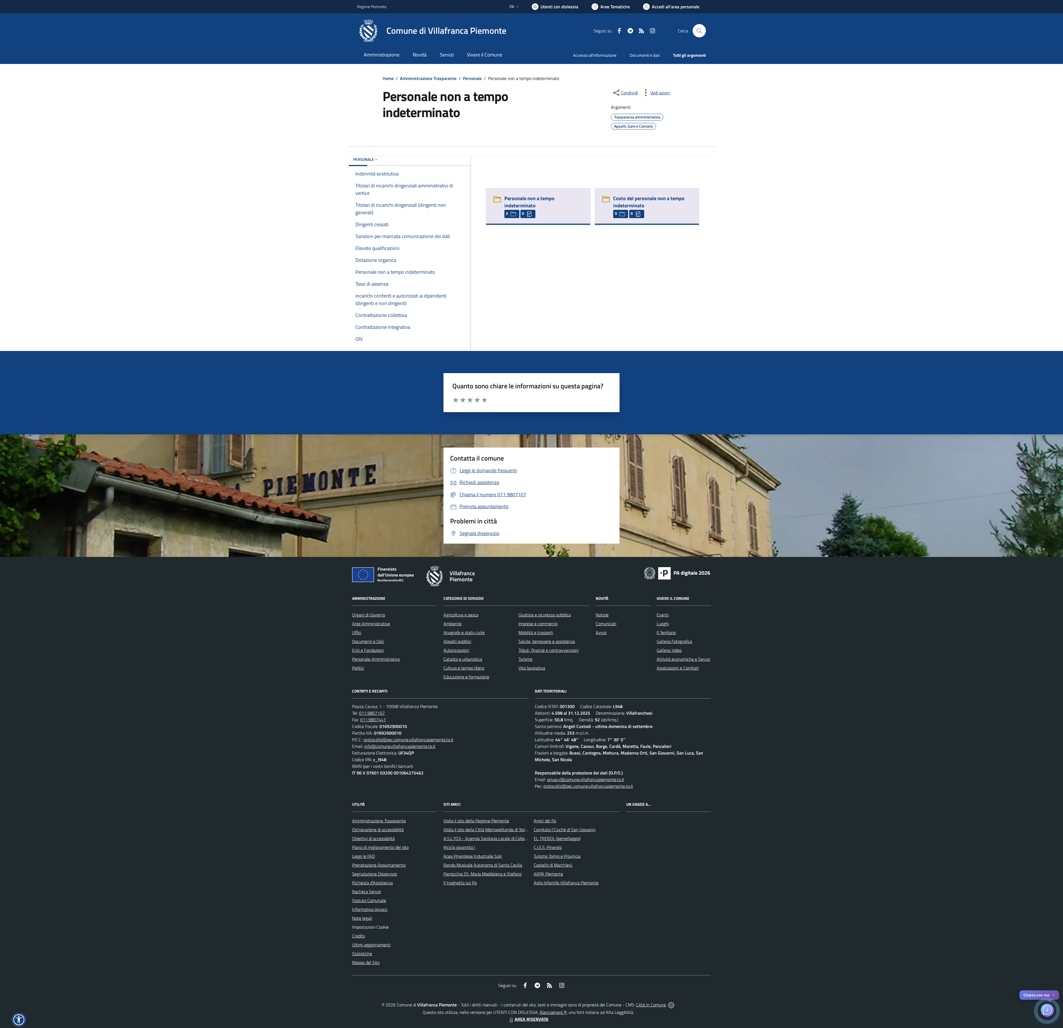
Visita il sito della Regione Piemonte (476, 820)
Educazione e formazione (466, 676)
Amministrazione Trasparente (428, 78)
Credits (358, 936)
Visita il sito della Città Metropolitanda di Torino (486, 829)
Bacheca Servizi (366, 891)
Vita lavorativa (531, 668)
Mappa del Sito (366, 962)
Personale (472, 78)
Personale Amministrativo (376, 659)
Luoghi (663, 623)
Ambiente (452, 623)
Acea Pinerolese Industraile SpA (472, 856)
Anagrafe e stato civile (464, 632)
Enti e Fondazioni (368, 650)
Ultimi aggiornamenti (371, 944)
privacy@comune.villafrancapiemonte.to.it (585, 779)
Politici (358, 668)
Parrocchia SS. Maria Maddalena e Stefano (482, 874)
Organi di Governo (368, 614)
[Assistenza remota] (671, 1004)
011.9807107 (372, 713)
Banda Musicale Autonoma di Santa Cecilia (482, 865)
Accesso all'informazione (594, 55)
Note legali (362, 918)
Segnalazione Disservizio (374, 874)
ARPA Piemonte (548, 874)
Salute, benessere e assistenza (546, 641)
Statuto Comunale (369, 900)
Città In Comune (651, 1004)
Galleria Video (669, 650)
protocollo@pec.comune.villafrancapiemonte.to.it (408, 739)
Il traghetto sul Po (460, 882)
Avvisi (601, 632)
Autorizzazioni (456, 650)
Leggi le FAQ (363, 856)
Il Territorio (666, 632)
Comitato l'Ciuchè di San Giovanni (564, 829)
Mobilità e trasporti (535, 632)
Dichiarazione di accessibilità (378, 829)
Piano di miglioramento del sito (380, 847)
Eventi (663, 614)
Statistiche (362, 953)
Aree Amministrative (371, 623)
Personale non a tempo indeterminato (529, 202)
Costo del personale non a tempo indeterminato (649, 202)
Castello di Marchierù (553, 865)
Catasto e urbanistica (462, 659)
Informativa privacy (370, 909)
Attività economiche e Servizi (683, 659)
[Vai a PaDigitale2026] (677, 573)
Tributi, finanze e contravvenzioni (548, 650)
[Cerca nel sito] (699, 30)
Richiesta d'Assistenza (372, 882)
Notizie (602, 614)
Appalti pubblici (457, 641)
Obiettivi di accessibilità (373, 838)
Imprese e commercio (538, 623)
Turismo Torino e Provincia (557, 856)
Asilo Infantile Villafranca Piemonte (566, 882)
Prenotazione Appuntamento (379, 865)
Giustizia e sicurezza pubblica (544, 614)
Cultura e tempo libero (463, 668)
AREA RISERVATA (531, 1019)
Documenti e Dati (368, 641)
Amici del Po (545, 820)
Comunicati (606, 623)
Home (388, 78)
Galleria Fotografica (674, 641)
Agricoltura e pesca (460, 614)
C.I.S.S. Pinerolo (548, 847)
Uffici (356, 632)
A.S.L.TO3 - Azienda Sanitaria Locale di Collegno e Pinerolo (497, 838)
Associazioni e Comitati (678, 668)
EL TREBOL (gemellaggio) (557, 838)
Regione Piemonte (371, 6)
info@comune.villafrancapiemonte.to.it (399, 746)
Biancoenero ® (553, 1012)
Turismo (525, 659)
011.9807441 (373, 719)
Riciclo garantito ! (459, 847)
